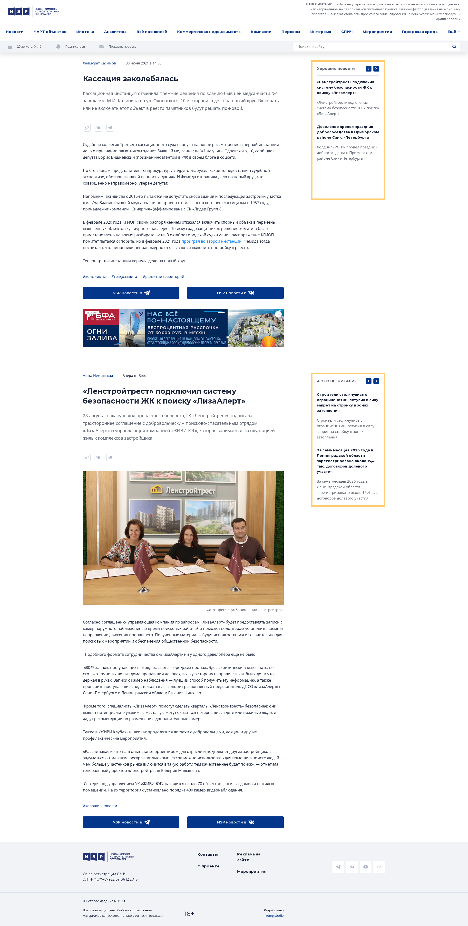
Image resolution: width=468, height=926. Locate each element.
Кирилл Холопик (447, 19)
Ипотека (85, 31)
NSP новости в (127, 293)
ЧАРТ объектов (50, 31)
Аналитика (115, 31)
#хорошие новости (100, 805)
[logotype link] (33, 11)
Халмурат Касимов (99, 63)
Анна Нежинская (98, 375)
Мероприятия (377, 31)
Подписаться (75, 46)
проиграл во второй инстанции (212, 241)
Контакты (207, 854)
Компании (261, 31)
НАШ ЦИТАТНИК (319, 4)
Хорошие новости (336, 68)
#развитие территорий (163, 276)
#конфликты (94, 276)
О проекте (208, 866)
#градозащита (124, 276)
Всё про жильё (151, 31)
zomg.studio (275, 915)
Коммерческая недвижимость (209, 31)
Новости (15, 31)
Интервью (320, 31)
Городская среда (420, 31)
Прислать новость (122, 46)
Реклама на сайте (248, 857)
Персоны (291, 31)
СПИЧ (347, 31)
